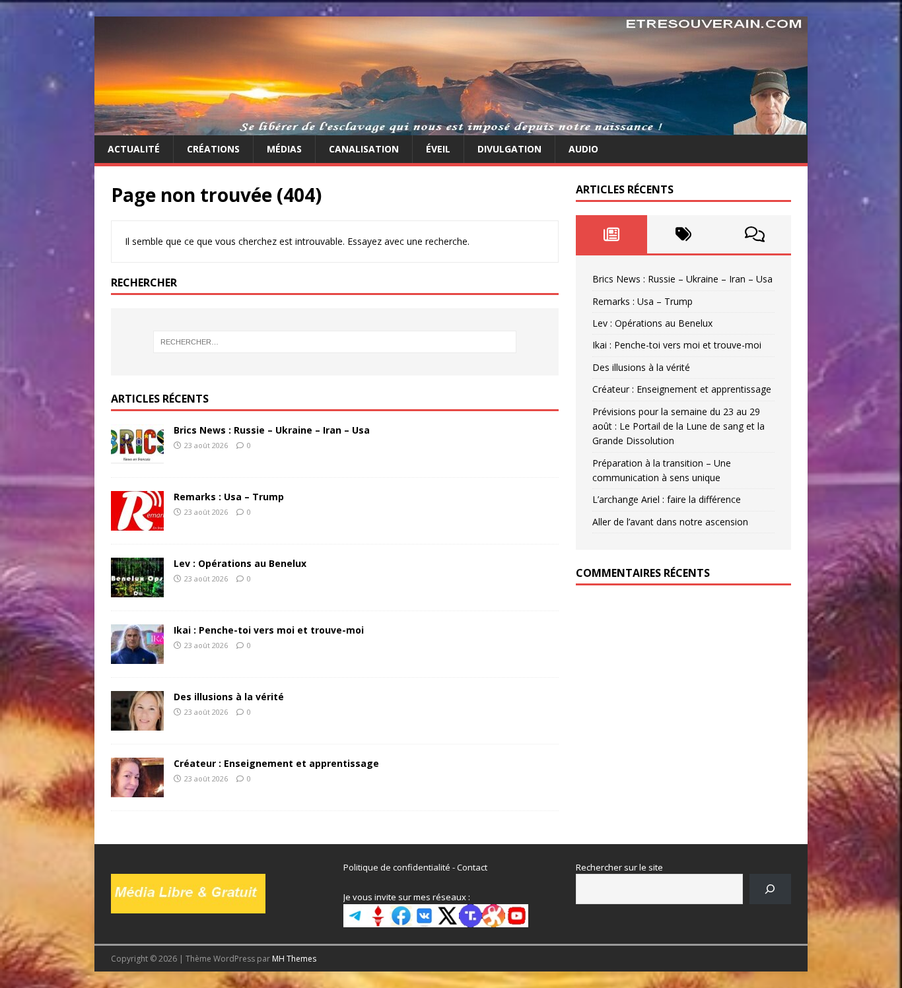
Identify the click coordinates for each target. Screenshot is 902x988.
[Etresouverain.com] (451, 127)
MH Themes (294, 958)
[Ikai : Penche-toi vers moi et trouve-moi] (137, 655)
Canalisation (364, 149)
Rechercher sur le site (619, 867)
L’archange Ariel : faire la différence (666, 499)
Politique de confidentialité (396, 867)
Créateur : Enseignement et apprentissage (276, 763)
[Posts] (612, 234)
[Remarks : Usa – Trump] (137, 522)
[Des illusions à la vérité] (137, 722)
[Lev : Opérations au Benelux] (137, 589)
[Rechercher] (770, 889)
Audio (583, 149)
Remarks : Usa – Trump (229, 496)
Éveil (438, 149)
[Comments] (755, 234)
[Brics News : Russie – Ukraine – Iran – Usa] (137, 455)
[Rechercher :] (334, 342)
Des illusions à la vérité (229, 696)
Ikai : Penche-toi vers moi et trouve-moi (269, 630)
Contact (472, 867)
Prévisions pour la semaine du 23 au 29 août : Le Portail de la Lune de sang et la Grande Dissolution (678, 426)
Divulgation (509, 149)
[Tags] (683, 234)
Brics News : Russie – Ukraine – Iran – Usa (272, 430)
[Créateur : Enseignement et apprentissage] (137, 789)
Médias (284, 149)
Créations (213, 149)
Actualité (134, 149)
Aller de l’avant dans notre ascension (670, 521)
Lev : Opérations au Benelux (240, 563)
